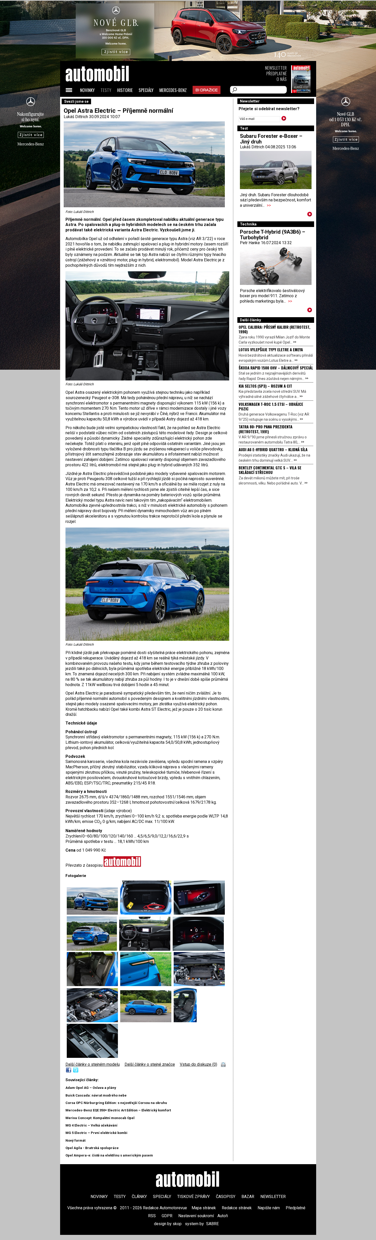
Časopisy (225, 1196)
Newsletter (276, 68)
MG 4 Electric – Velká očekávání (91, 1125)
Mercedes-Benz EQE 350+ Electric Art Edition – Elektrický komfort (118, 1110)
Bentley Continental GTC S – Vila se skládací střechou (270, 470)
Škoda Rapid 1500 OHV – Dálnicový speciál (276, 367)
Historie (125, 90)
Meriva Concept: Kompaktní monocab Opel (100, 1118)
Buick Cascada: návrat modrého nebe (96, 1095)
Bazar (247, 1196)
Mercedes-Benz (173, 90)
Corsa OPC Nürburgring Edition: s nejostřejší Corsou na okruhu (116, 1103)
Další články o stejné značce (150, 1064)
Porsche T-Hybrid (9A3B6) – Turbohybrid (272, 235)
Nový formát (75, 1140)
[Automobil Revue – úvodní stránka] (104, 102)
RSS (152, 1215)
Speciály (146, 90)
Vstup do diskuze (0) (198, 1064)
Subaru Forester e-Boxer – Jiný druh (271, 139)
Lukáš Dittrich (76, 116)
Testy (106, 90)
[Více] (309, 215)
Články (139, 1196)
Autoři (222, 1215)
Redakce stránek (237, 1207)
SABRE (212, 1223)
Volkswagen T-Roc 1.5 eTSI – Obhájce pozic (271, 406)
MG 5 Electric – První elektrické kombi (96, 1133)
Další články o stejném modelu (92, 1064)
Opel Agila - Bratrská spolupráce (92, 1148)
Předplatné (276, 73)
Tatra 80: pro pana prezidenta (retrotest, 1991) (265, 429)
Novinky (87, 90)
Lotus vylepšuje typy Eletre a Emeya (271, 349)
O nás (282, 79)
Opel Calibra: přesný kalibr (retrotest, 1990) (274, 329)
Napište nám (269, 1207)
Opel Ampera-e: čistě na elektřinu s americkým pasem (109, 1155)
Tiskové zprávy (193, 1196)
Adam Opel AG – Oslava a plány (90, 1088)
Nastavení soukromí (196, 1215)
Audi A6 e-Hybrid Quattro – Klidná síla (273, 449)
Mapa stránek (204, 1207)
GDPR (167, 1215)
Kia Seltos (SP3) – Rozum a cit (265, 386)
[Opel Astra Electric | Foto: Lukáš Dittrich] (93, 913)
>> (269, 205)
